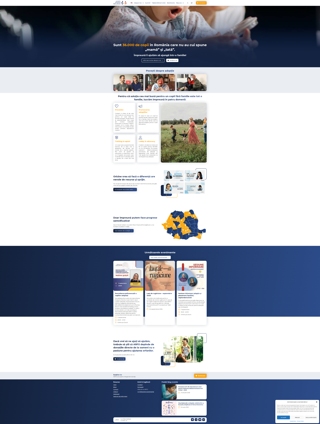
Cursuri (115, 389)
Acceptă (283, 417)
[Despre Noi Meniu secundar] (143, 3)
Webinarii (116, 394)
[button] (317, 402)
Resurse (179, 3)
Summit (147, 3)
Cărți (114, 385)
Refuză (297, 417)
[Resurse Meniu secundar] (183, 3)
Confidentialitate (126, 419)
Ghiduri (115, 392)
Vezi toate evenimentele (159, 257)
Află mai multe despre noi (152, 60)
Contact (140, 385)
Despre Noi (138, 3)
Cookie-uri (124, 420)
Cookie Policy (293, 421)
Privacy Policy (300, 421)
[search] (187, 3)
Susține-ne (173, 60)
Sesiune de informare (120, 396)
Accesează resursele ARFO (124, 189)
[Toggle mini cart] (191, 3)
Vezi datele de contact (122, 231)
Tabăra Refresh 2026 (159, 3)
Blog (114, 387)
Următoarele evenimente (146, 392)
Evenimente (171, 3)
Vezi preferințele (311, 417)
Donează (202, 3)
